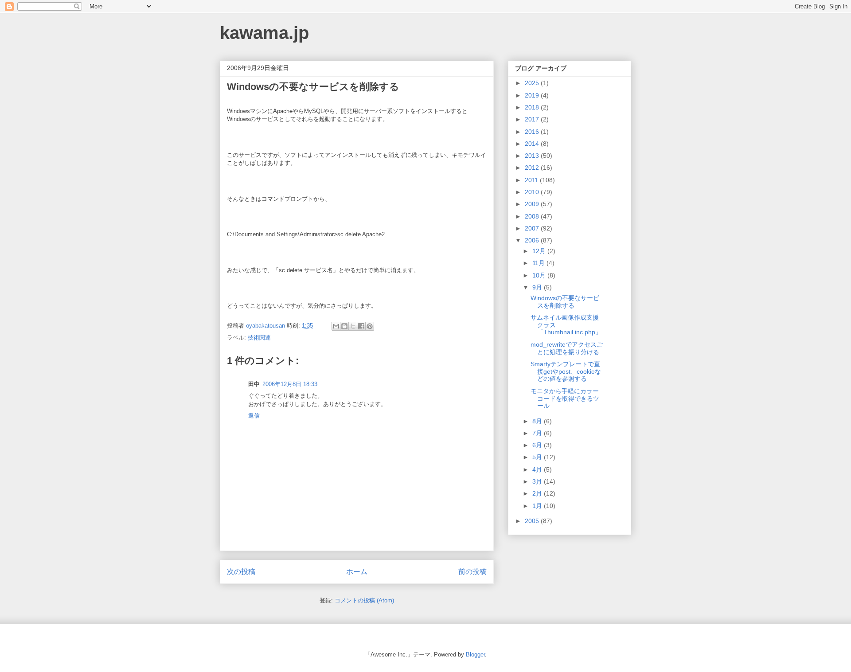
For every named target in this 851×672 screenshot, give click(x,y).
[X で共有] (352, 326)
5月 (538, 457)
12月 (539, 250)
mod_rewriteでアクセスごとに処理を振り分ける (567, 348)
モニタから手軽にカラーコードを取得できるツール (565, 398)
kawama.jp (264, 33)
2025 (533, 82)
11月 (539, 262)
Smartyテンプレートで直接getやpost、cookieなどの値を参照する (566, 371)
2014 (533, 143)
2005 (533, 520)
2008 (533, 216)
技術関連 (259, 337)
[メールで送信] (336, 326)
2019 (533, 95)
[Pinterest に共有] (369, 326)
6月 (538, 445)
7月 (538, 433)
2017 (533, 119)
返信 (254, 415)
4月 (538, 469)
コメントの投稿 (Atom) (364, 600)
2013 (533, 155)
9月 (538, 287)
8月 (538, 421)
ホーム (356, 571)
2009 (533, 203)
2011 (532, 180)
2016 (533, 131)
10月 (539, 275)
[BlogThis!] (344, 326)
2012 (533, 167)
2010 (533, 191)
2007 (533, 228)
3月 (538, 481)
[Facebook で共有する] (361, 326)
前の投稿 (472, 571)
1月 (538, 505)
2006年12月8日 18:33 (289, 384)
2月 (538, 493)
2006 (533, 240)
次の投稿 (241, 571)
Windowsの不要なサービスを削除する (565, 301)
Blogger (475, 654)
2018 (533, 107)
